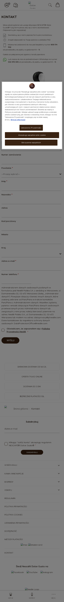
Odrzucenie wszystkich (31, 142)
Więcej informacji (18, 120)
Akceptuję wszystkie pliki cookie (32, 135)
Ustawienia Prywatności (31, 128)
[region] (32, 115)
